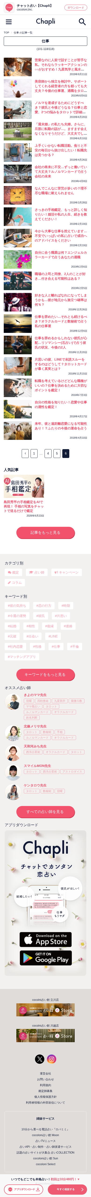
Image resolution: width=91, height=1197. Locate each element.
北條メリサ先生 (35, 726)
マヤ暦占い (33, 706)
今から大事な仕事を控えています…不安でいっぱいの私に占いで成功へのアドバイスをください (61, 235)
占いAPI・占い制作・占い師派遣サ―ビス (46, 1146)
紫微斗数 (76, 701)
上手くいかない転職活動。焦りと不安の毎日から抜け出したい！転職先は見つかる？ (61, 150)
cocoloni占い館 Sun (45, 1158)
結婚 (13, 626)
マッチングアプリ (23, 657)
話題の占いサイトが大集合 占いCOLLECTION (45, 1152)
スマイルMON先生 (37, 766)
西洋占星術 (33, 752)
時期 (66, 605)
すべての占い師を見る (45, 812)
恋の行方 (44, 605)
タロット (51, 706)
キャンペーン (69, 572)
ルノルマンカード (37, 712)
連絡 (69, 626)
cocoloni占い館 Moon (45, 1135)
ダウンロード (75, 7)
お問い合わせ (45, 1079)
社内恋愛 (16, 646)
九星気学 (59, 701)
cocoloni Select (45, 1164)
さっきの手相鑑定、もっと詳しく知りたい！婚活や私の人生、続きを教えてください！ (61, 214)
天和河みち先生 (35, 746)
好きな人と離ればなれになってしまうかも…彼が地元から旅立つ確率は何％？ (61, 299)
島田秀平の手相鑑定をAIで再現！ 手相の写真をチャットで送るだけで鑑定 (24, 506)
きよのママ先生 (35, 695)
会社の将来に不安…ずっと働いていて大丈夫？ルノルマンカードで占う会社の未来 (61, 171)
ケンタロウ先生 (35, 785)
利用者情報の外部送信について (45, 1102)
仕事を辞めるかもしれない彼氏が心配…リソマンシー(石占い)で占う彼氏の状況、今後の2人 (61, 342)
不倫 (75, 646)
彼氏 (41, 616)
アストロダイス (72, 771)
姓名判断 (31, 717)
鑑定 (15, 572)
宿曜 (29, 701)
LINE (54, 636)
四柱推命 (43, 701)
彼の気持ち (18, 605)
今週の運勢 (18, 616)
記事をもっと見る (45, 532)
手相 (60, 732)
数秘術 (47, 732)
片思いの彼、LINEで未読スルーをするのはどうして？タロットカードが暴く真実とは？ (61, 364)
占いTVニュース (45, 1141)
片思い (62, 616)
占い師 (39, 572)
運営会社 (45, 1073)
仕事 (57, 646)
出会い (33, 636)
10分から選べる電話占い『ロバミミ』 (45, 1129)
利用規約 (45, 1085)
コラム (17, 582)
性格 (38, 646)
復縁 (50, 626)
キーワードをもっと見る (45, 674)
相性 (31, 626)
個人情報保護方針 (45, 1096)
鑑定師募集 (45, 1091)
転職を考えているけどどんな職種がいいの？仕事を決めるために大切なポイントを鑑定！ (61, 385)
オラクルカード (64, 712)
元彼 (13, 636)
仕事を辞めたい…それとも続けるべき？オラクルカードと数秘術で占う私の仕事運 (61, 321)
